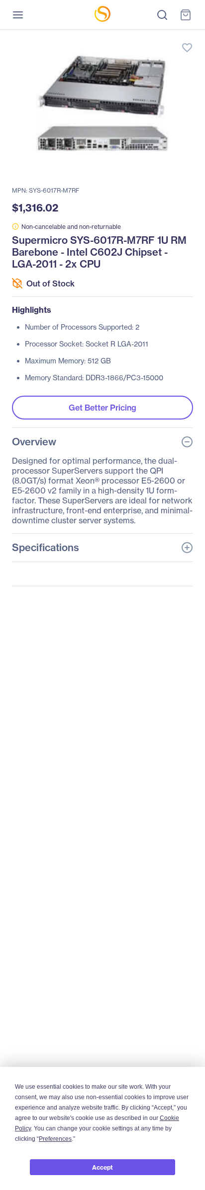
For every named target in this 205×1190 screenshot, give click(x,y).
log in (140, 37)
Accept (102, 1167)
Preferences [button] (55, 1138)
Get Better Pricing (102, 408)
